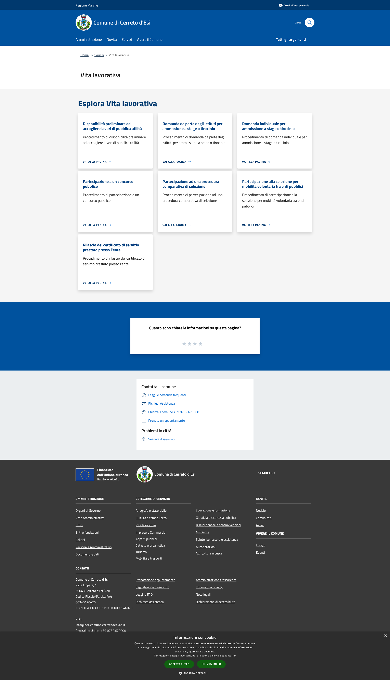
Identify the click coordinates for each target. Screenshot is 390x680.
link (234, 655)
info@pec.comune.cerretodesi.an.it (100, 624)
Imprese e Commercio (150, 532)
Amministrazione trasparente (216, 579)
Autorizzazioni (206, 546)
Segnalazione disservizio (152, 587)
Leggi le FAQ (144, 594)
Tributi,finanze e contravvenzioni (218, 524)
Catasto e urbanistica (150, 545)
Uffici (79, 525)
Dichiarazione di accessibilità (215, 601)
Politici (80, 539)
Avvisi (260, 525)
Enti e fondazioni (87, 532)
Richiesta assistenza (150, 601)
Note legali (203, 594)
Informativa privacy (209, 587)
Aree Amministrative (90, 517)
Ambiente (202, 532)
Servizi (99, 55)
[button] (195, 673)
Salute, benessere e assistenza (217, 539)
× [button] (385, 635)
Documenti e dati (87, 554)
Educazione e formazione (213, 510)
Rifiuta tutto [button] (211, 664)
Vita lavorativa (146, 525)
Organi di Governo (88, 510)
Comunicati (264, 517)
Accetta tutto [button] (179, 664)
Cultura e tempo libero (151, 517)
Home (84, 55)
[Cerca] (309, 22)
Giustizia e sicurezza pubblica (216, 517)
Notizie (261, 510)
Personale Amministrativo (94, 547)
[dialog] (195, 656)
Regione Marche (87, 5)
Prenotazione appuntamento (155, 579)
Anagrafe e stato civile (151, 510)
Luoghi (260, 545)
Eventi (260, 552)
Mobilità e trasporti (149, 558)
